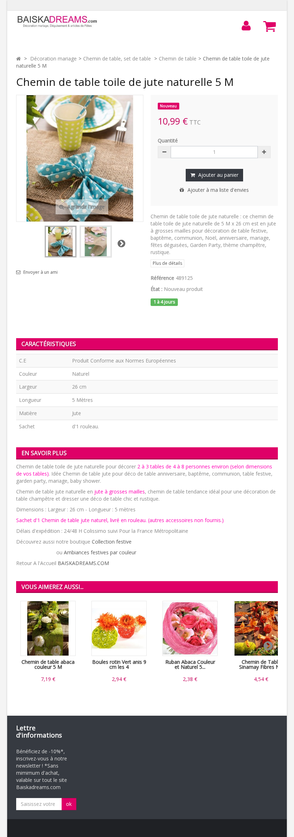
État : (156, 289)
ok (69, 803)
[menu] (246, 26)
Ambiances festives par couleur (100, 552)
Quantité (168, 140)
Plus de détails (167, 263)
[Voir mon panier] (269, 26)
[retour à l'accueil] (18, 58)
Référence (162, 277)
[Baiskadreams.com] (57, 21)
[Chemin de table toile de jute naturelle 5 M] (60, 241)
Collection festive (112, 541)
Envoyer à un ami (40, 272)
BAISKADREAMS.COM (83, 563)
